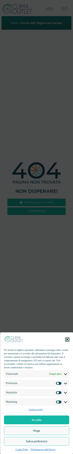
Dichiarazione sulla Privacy (43, 449)
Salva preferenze (36, 441)
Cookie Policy (22, 449)
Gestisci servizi (36, 409)
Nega (36, 430)
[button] (67, 339)
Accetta (36, 420)
